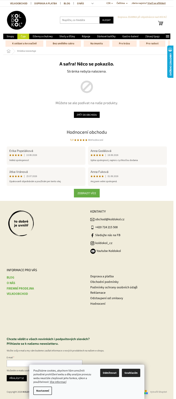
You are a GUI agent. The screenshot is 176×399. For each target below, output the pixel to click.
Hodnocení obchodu (87, 132)
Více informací (58, 382)
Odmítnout (110, 373)
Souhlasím (131, 373)
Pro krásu (124, 43)
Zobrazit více (87, 193)
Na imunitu (96, 43)
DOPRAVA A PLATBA (45, 3)
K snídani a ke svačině (24, 43)
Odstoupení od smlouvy (106, 298)
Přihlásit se (16, 378)
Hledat (106, 20)
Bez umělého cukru (63, 43)
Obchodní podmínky (104, 282)
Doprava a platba (102, 276)
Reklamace (98, 293)
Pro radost (152, 43)
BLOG (67, 3)
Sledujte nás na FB (107, 235)
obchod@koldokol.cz (109, 219)
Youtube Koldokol (108, 251)
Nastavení (42, 391)
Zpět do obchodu (87, 114)
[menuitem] (10, 36)
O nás (80, 3)
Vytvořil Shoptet (158, 392)
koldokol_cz (103, 243)
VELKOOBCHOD (19, 3)
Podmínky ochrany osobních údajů (114, 287)
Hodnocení (97, 304)
